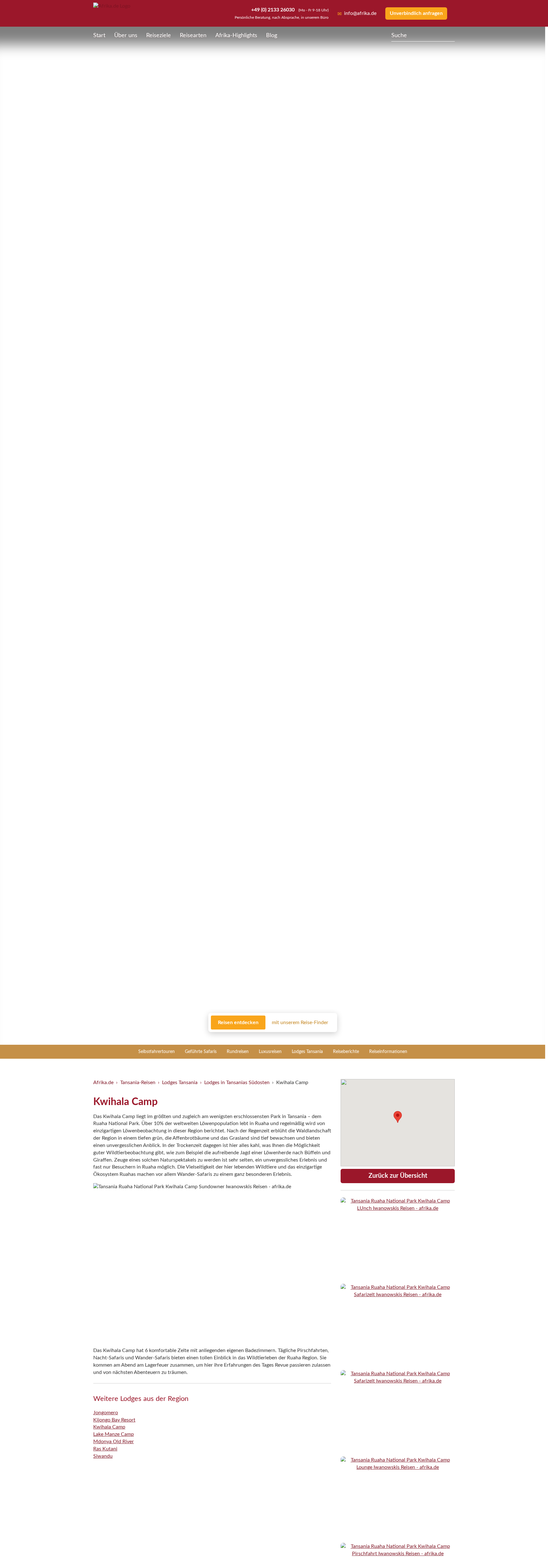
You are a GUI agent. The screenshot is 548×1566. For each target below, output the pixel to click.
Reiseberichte (346, 1052)
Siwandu (103, 1456)
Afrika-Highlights (236, 35)
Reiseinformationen (388, 1052)
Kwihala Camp (109, 1426)
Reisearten (193, 35)
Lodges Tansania (307, 1052)
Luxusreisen (270, 1052)
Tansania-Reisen (137, 1082)
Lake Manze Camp (113, 1434)
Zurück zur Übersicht (398, 1176)
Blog (271, 35)
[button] (527, 1547)
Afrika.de (103, 1082)
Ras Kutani (105, 1448)
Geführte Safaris (201, 1052)
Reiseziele (158, 35)
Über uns (125, 35)
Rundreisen (238, 1052)
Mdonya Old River (113, 1441)
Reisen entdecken (238, 1022)
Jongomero (105, 1412)
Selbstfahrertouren (156, 1052)
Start (99, 35)
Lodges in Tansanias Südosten (237, 1082)
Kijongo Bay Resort (114, 1420)
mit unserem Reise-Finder (300, 1022)
